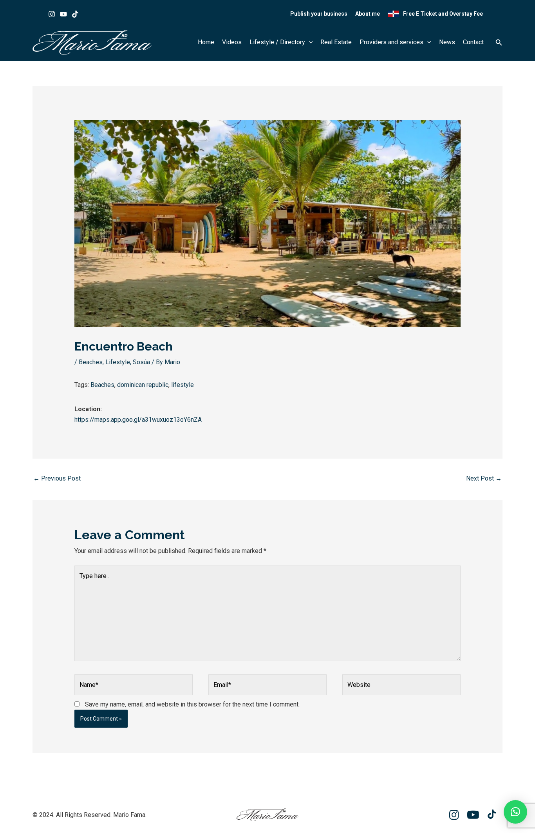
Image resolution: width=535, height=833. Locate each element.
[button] (309, 42)
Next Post (484, 478)
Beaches (91, 362)
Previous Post (57, 478)
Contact (473, 42)
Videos (232, 42)
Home (206, 42)
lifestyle (182, 384)
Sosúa (141, 362)
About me (367, 14)
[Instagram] (51, 14)
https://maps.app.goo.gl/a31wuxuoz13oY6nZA (138, 419)
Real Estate (336, 42)
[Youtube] (63, 14)
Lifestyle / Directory (277, 42)
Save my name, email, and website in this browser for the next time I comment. (192, 704)
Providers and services (391, 42)
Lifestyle (117, 362)
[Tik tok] (75, 14)
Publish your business (318, 14)
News (447, 42)
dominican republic (142, 384)
